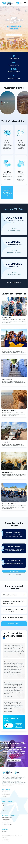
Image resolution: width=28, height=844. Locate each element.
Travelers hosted (14, 65)
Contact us (4, 810)
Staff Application (6, 819)
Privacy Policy (5, 839)
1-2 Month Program (6, 822)
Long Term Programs (7, 824)
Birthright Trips (5, 791)
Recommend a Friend (7, 817)
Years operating (14, 58)
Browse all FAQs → (14, 623)
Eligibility (4, 796)
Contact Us (18, 725)
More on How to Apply (14, 574)
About (3, 803)
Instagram (4, 831)
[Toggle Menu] (25, 2)
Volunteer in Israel (6, 805)
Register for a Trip (14, 760)
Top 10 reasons (14, 571)
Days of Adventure (14, 78)
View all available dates (14, 282)
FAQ (3, 808)
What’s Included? (6, 794)
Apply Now (7, 725)
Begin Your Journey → (14, 35)
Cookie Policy (5, 841)
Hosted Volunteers (14, 71)
